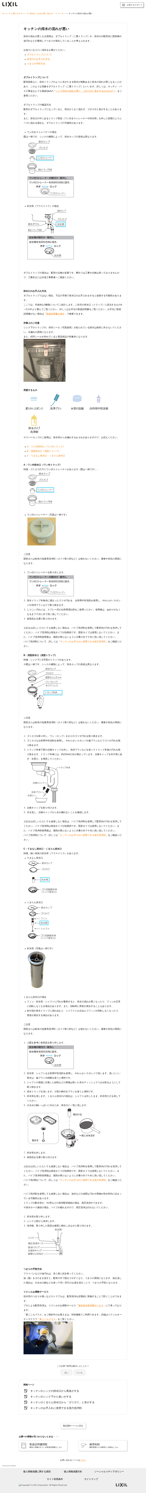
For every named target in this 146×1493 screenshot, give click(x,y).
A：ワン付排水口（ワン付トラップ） (46, 446)
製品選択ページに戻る (73, 1426)
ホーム (5, 13)
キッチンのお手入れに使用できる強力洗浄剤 (83, 641)
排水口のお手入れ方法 (38, 59)
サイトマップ (91, 1479)
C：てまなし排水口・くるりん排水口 (46, 455)
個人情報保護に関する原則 (37, 1471)
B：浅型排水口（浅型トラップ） (43, 451)
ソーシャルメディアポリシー (109, 1471)
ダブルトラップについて (39, 54)
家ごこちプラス (47, 1319)
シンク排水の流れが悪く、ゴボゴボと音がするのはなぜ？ (85, 91)
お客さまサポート (18, 13)
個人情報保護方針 (73, 1471)
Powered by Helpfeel (9, 1465)
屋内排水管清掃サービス (90, 1305)
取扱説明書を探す (55, 314)
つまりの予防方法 (36, 63)
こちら (83, 1460)
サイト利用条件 (55, 1479)
